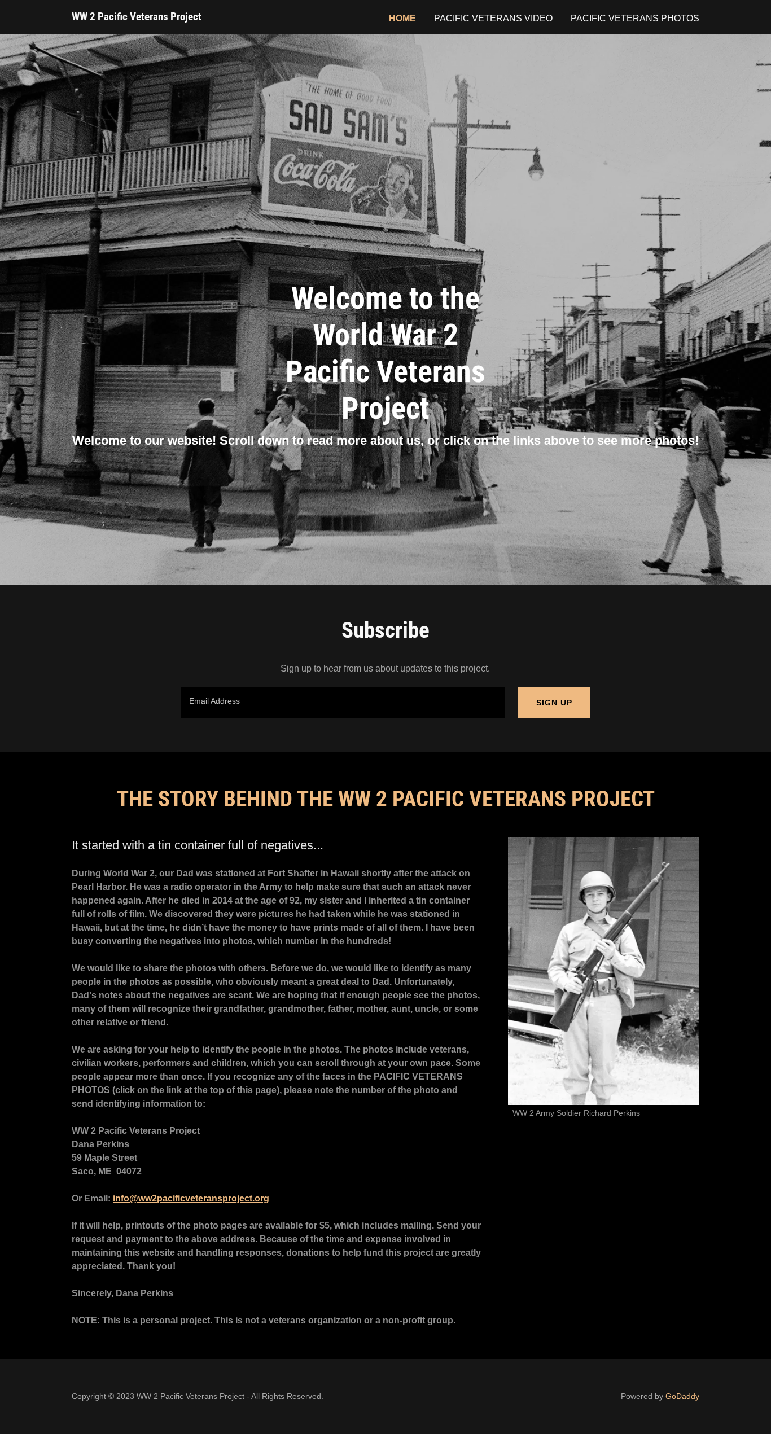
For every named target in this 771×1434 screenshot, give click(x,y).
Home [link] (402, 18)
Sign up (554, 702)
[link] (136, 17)
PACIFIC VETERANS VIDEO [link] (493, 18)
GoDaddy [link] (682, 1396)
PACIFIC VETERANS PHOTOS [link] (635, 18)
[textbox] (342, 702)
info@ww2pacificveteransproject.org (191, 1198)
